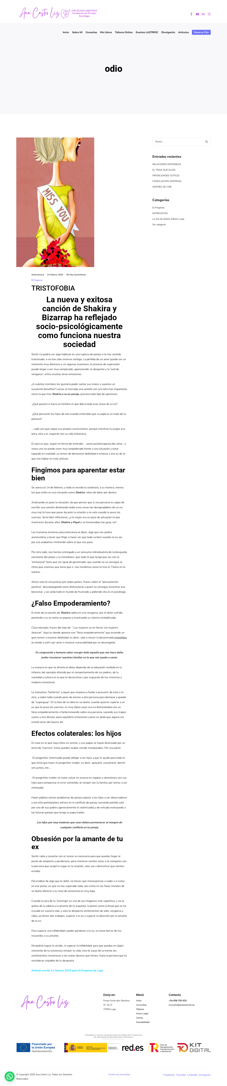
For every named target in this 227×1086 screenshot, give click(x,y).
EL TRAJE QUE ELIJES (163, 169)
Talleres (140, 1009)
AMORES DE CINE (162, 186)
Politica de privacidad (119, 1074)
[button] (10, 1076)
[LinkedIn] (202, 14)
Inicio (138, 1000)
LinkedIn (192, 1075)
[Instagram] (208, 14)
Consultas (141, 1004)
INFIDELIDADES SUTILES (165, 175)
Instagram (205, 1075)
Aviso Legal (142, 1013)
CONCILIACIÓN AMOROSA (166, 181)
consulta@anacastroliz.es (182, 1004)
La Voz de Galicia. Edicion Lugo (168, 218)
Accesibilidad (142, 1022)
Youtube (181, 1075)
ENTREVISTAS (160, 213)
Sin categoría (159, 224)
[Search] (206, 141)
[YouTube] (196, 14)
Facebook (169, 1075)
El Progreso (36, 280)
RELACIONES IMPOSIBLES (166, 164)
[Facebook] (190, 14)
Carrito (139, 1017)
